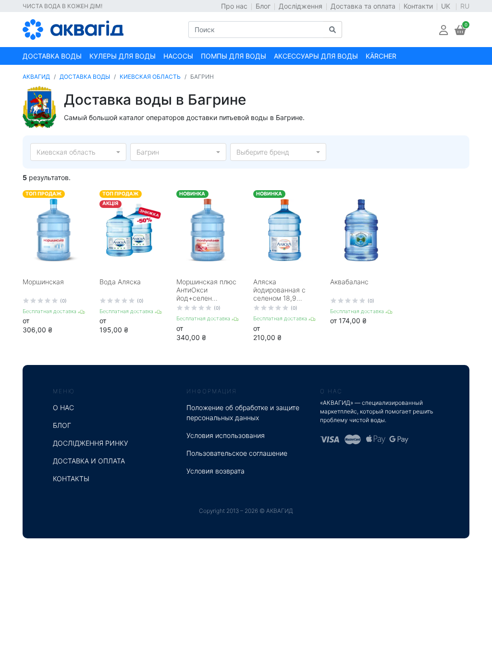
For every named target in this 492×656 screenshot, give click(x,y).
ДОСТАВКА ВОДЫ (85, 76)
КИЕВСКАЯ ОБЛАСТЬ (150, 76)
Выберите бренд (262, 152)
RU (464, 6)
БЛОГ (62, 425)
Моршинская (43, 282)
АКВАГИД (36, 76)
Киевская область (66, 152)
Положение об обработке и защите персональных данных (242, 412)
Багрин (147, 152)
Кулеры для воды (122, 56)
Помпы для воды (233, 56)
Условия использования (225, 435)
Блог (263, 6)
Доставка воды (52, 56)
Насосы (178, 56)
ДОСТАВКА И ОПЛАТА (89, 461)
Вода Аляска (120, 282)
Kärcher (381, 56)
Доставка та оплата (363, 6)
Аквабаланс (349, 282)
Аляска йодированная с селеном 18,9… (279, 290)
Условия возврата (215, 471)
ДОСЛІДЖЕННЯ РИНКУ (90, 443)
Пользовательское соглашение (236, 453)
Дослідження (300, 6)
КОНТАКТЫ (71, 478)
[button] (443, 29)
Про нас (234, 6)
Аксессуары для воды (316, 56)
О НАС (63, 407)
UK (446, 6)
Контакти (418, 6)
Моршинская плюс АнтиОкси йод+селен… (206, 290)
